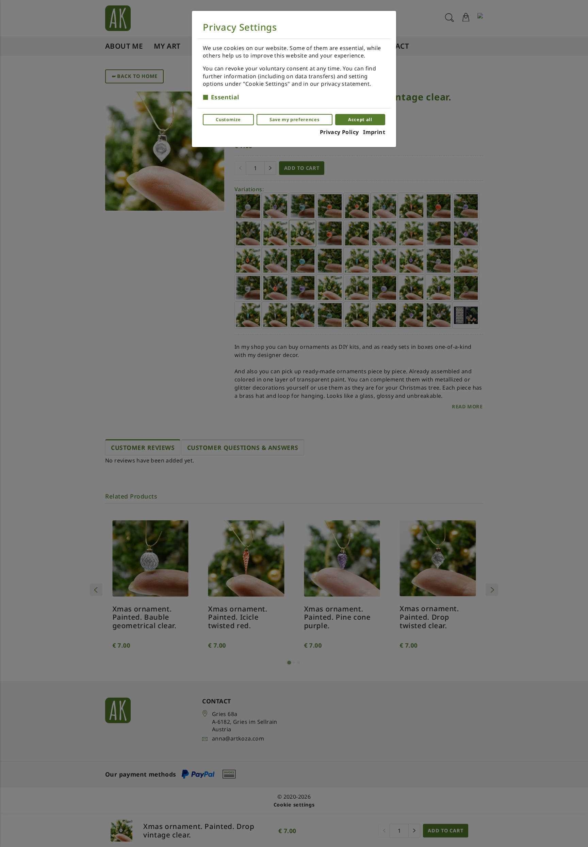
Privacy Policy (339, 132)
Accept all (360, 119)
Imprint (374, 132)
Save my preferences (294, 119)
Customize (228, 119)
